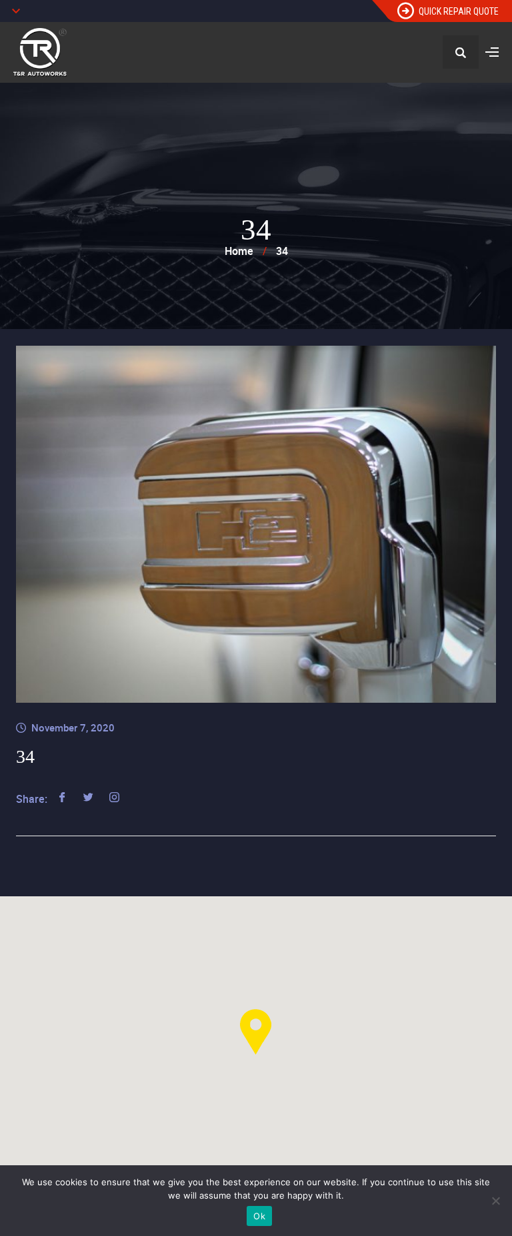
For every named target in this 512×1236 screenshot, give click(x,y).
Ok (259, 1216)
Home (239, 251)
